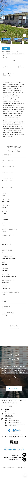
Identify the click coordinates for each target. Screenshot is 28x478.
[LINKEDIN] (10, 449)
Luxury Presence (14, 460)
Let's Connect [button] (14, 388)
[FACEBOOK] (18, 449)
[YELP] (5, 449)
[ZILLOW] (22, 449)
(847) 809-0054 (9, 416)
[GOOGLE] (14, 449)
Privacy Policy (20, 468)
